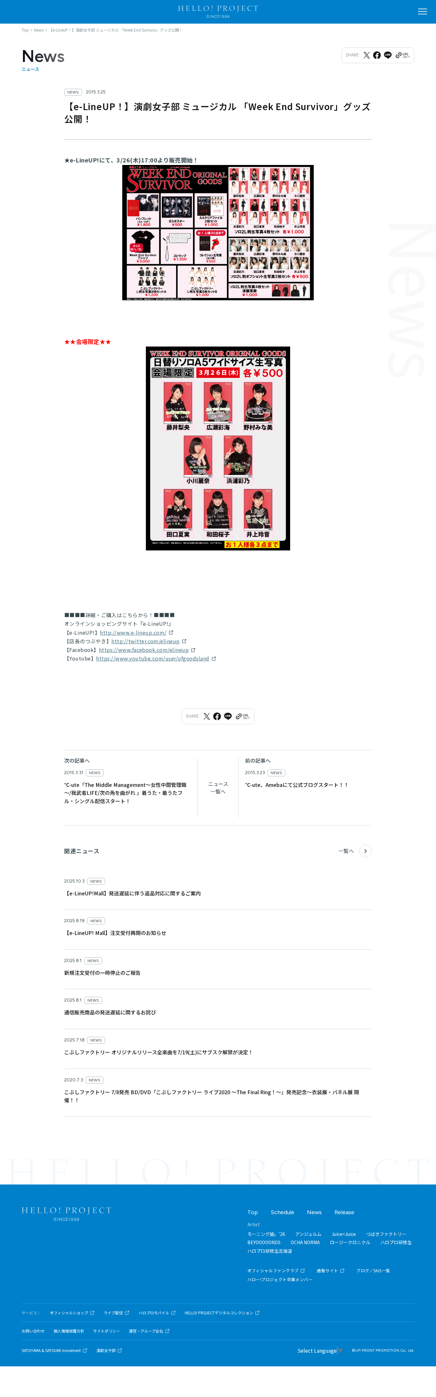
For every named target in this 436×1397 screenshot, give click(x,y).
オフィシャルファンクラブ (273, 1270)
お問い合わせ (33, 1331)
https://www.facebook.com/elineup (144, 650)
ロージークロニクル (350, 1242)
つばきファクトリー (386, 1234)
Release (344, 1212)
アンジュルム (308, 1234)
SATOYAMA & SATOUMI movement (51, 1350)
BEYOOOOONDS (264, 1242)
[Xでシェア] (367, 55)
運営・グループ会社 (146, 1331)
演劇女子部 (106, 1350)
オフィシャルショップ (69, 1312)
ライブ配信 (113, 1312)
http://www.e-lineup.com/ (133, 632)
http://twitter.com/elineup (145, 641)
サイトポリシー (106, 1331)
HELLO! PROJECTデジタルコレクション (219, 1312)
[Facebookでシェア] (377, 55)
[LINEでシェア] (388, 55)
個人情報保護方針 (69, 1331)
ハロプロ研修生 (396, 1242)
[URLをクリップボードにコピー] (402, 55)
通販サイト (327, 1270)
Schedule (282, 1212)
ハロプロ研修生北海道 (269, 1251)
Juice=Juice (344, 1234)
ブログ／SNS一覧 (373, 1270)
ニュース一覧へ (218, 787)
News (314, 1212)
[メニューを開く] (423, 11)
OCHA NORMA (305, 1242)
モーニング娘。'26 (266, 1234)
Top (252, 1212)
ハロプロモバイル (154, 1312)
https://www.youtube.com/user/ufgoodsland (152, 658)
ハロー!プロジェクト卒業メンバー (279, 1279)
